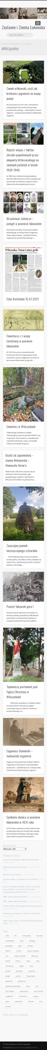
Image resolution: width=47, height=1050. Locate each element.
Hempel (30, 946)
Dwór (22, 941)
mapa (28, 961)
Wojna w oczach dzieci (12, 874)
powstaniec (22, 981)
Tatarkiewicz (23, 996)
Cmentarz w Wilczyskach (21, 426)
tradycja (35, 996)
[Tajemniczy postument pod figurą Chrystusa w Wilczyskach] (23, 655)
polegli (7, 976)
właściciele (18, 1001)
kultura (18, 961)
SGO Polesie (9, 991)
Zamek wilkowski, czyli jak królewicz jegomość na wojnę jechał (24, 93)
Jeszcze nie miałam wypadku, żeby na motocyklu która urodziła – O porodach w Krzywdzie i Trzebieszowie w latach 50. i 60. (21, 889)
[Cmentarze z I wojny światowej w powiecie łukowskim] (23, 320)
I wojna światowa (20, 956)
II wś (6, 956)
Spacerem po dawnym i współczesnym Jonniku (21, 860)
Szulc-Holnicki (38, 991)
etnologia (32, 941)
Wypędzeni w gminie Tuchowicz (15, 867)
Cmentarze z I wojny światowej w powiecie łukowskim (19, 341)
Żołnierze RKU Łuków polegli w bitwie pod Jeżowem (22, 906)
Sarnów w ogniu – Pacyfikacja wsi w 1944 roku (20, 879)
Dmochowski (9, 941)
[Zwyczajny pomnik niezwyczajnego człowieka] (23, 514)
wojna (7, 1001)
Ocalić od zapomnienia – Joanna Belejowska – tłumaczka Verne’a (19, 460)
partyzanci (19, 971)
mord (31, 966)
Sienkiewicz (24, 991)
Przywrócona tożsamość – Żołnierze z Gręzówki (21, 913)
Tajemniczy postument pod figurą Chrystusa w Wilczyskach (22, 691)
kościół (7, 961)
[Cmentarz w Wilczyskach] (23, 394)
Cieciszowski (26, 936)
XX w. (41, 1001)
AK (15, 936)
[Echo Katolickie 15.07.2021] (23, 269)
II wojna (18, 951)
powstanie (8, 981)
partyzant (31, 971)
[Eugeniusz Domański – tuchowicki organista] (23, 732)
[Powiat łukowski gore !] (23, 587)
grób (20, 946)
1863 (7, 936)
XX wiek (8, 1006)
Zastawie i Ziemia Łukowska (23, 27)
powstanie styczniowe (12, 986)
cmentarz (39, 936)
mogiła (21, 966)
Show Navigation (37, 23)
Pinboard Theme (19, 1047)
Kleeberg (34, 956)
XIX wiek (31, 1001)
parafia (7, 971)
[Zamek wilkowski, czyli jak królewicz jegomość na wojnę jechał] (23, 72)
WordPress (34, 1047)
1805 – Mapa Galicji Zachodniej (15, 901)
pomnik (18, 976)
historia (7, 951)
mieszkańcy (9, 966)
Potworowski (30, 976)
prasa (28, 986)
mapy (38, 961)
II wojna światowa (33, 951)
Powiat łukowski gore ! (20, 606)
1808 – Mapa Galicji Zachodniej (15, 897)
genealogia (9, 946)
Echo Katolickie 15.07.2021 (23, 299)
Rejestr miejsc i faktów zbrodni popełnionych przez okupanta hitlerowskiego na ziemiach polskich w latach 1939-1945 (23, 160)
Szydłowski (9, 996)
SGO (37, 986)
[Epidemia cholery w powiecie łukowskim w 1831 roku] (23, 794)
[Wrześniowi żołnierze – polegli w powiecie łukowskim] (23, 202)
